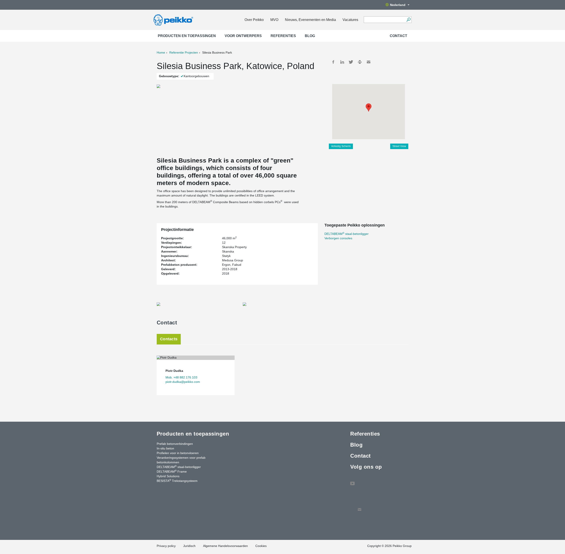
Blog (310, 36)
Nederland (397, 5)
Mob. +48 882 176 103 (181, 377)
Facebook (333, 62)
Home (161, 52)
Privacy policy (166, 546)
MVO (274, 20)
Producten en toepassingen (187, 36)
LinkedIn (342, 62)
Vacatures (350, 20)
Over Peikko (254, 20)
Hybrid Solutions (168, 476)
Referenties (283, 36)
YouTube (352, 481)
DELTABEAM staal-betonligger (346, 234)
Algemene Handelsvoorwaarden (225, 546)
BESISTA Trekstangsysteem (177, 481)
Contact (398, 36)
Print (360, 62)
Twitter (351, 62)
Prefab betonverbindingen (175, 443)
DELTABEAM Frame (172, 471)
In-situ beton (165, 448)
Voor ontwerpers (243, 36)
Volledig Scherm (341, 146)
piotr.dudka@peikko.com (183, 382)
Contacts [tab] (168, 339)
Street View (399, 146)
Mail (368, 62)
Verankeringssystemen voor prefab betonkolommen (181, 460)
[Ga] (408, 20)
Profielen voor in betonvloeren (178, 453)
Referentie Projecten (183, 52)
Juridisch (189, 546)
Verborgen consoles (338, 238)
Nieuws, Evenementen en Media (310, 20)
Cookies (261, 546)
